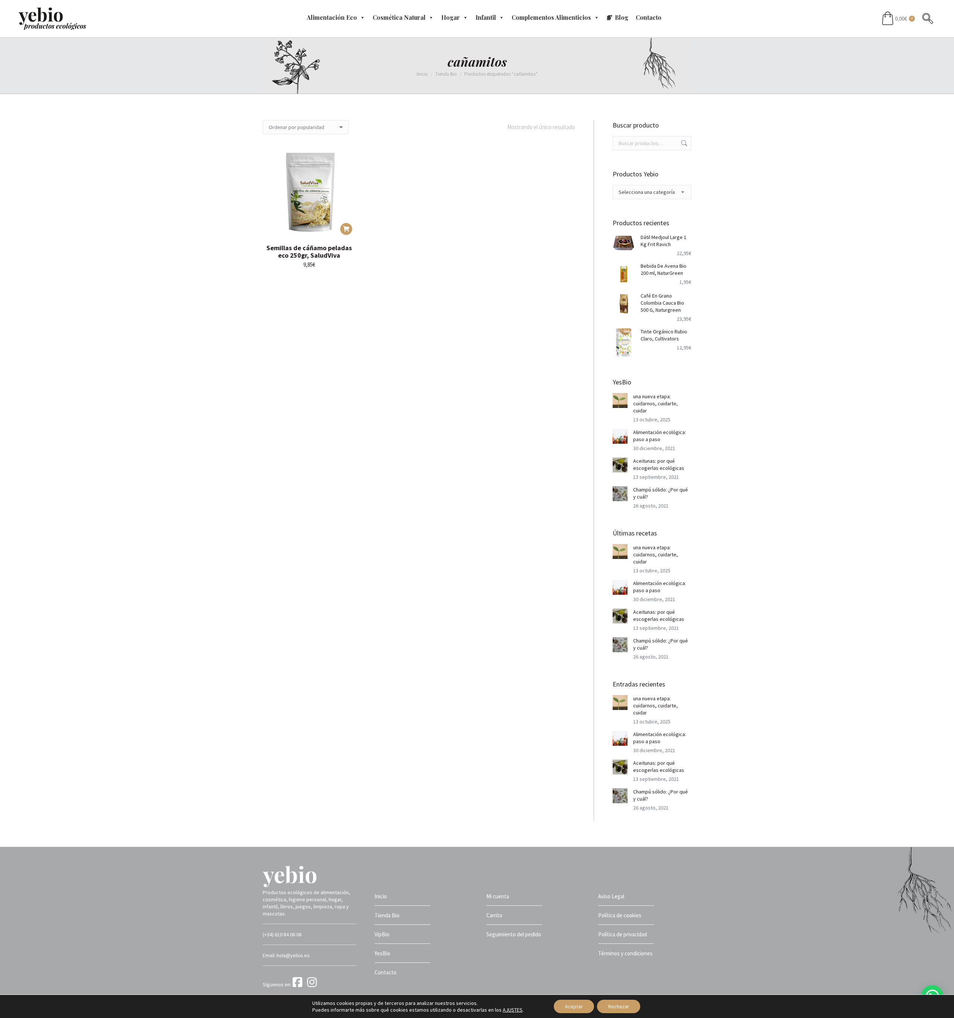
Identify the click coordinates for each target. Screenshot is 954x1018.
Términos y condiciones (625, 953)
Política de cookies (619, 915)
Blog (621, 17)
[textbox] (647, 192)
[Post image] (620, 400)
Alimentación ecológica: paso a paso (659, 436)
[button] (346, 229)
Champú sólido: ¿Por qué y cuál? (660, 493)
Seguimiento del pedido (513, 934)
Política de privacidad (622, 934)
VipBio (382, 934)
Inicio (381, 896)
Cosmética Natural (399, 17)
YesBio (382, 953)
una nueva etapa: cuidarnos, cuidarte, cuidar (655, 403)
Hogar (450, 17)
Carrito (494, 915)
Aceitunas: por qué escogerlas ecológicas (658, 464)
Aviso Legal (611, 896)
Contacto (648, 17)
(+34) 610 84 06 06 (282, 934)
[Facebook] (299, 984)
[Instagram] (313, 984)
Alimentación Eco (332, 17)
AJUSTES (512, 1009)
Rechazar (618, 1006)
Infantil (486, 17)
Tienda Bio (387, 915)
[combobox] (652, 192)
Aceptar (574, 1006)
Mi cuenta (497, 896)
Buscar (683, 143)
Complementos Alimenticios (551, 17)
